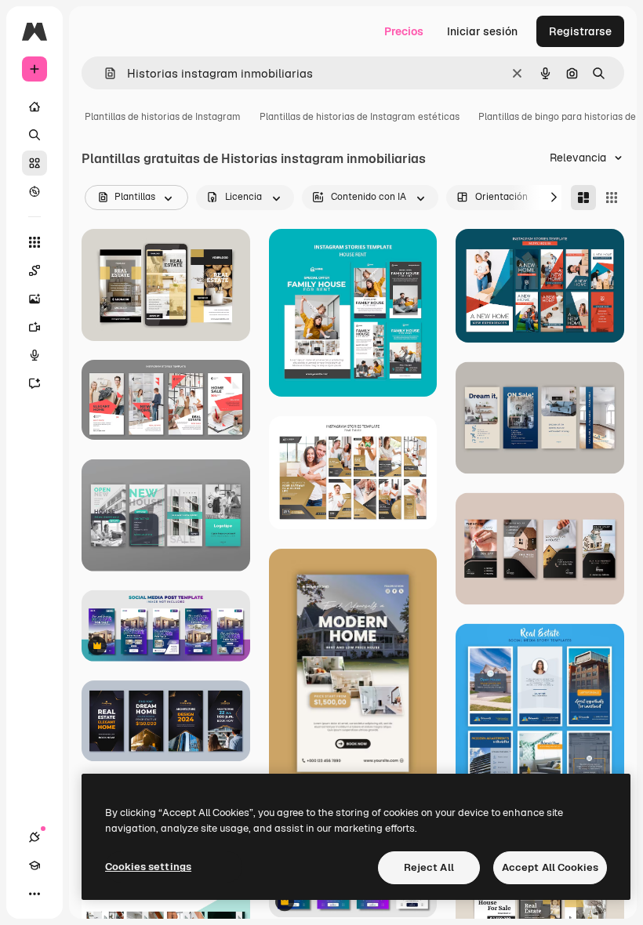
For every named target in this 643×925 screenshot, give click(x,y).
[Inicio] (34, 106)
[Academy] (34, 865)
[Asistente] (34, 383)
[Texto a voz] (34, 355)
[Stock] (34, 163)
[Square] (611, 197)
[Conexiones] (34, 837)
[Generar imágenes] (34, 298)
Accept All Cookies (550, 867)
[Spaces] (34, 270)
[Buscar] (34, 134)
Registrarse (580, 31)
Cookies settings (148, 866)
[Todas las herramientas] (34, 242)
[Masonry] (583, 197)
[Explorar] (34, 191)
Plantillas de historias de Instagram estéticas (360, 117)
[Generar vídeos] (34, 326)
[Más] (34, 893)
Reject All (429, 867)
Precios (403, 31)
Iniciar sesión (482, 31)
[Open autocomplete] (103, 73)
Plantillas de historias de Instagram (163, 117)
